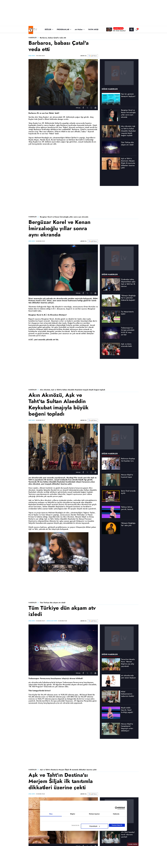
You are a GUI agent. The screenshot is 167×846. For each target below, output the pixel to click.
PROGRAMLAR (63, 29)
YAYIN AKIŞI (93, 29)
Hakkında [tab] (116, 814)
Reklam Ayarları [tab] (94, 814)
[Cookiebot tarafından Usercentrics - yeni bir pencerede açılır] (116, 808)
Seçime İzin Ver (75, 825)
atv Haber (79, 29)
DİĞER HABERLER (110, 89)
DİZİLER (48, 29)
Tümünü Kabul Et (117, 825)
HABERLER (33, 38)
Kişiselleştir (93, 826)
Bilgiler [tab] (72, 814)
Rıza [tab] (50, 814)
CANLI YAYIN (132, 844)
